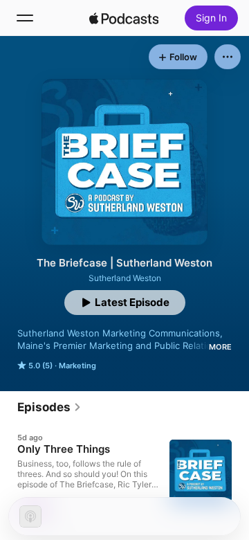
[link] (49, 407)
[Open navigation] (25, 18)
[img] (124, 18)
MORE (220, 347)
